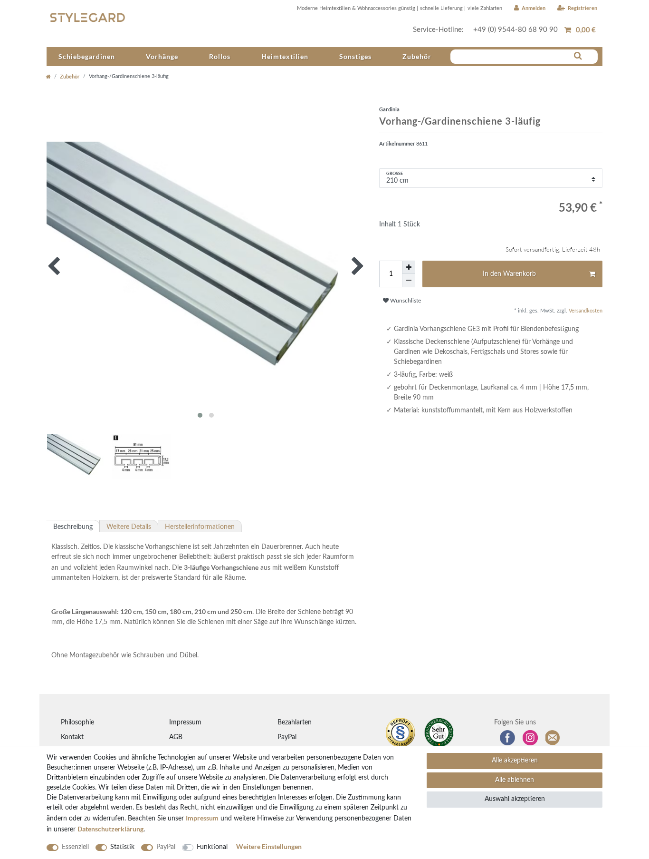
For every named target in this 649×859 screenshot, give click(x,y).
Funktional (212, 847)
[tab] (73, 526)
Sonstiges (355, 56)
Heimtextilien (284, 56)
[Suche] (578, 56)
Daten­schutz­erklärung (110, 829)
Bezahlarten (294, 722)
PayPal (286, 737)
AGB (175, 737)
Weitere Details (128, 527)
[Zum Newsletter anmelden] (553, 737)
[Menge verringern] (408, 280)
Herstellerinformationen (200, 527)
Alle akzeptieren (515, 760)
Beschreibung (73, 527)
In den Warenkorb (509, 274)
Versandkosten (584, 310)
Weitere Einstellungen (269, 846)
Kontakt (72, 737)
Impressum (185, 722)
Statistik (122, 847)
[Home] (48, 76)
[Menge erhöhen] (408, 267)
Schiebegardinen (86, 56)
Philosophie (77, 722)
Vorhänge (162, 56)
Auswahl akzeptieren (515, 799)
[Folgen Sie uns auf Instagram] (530, 737)
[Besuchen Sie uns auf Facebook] (507, 737)
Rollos (219, 56)
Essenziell (75, 847)
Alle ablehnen (514, 780)
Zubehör (416, 56)
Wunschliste (405, 300)
